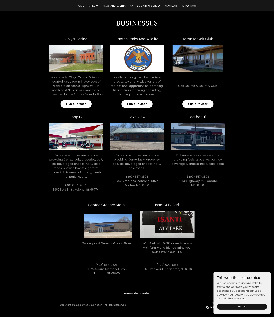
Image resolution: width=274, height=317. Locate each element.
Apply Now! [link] (189, 5)
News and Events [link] (114, 5)
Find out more (76, 104)
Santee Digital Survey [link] (145, 5)
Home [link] (80, 5)
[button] (93, 6)
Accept (242, 306)
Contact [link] (171, 5)
